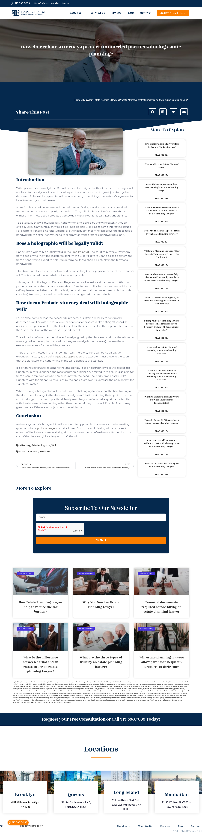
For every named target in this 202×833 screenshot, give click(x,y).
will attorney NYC (168, 691)
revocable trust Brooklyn (24, 691)
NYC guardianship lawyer (99, 684)
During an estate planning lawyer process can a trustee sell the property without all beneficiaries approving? (161, 325)
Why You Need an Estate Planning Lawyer (162, 166)
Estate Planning (29, 451)
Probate (45, 451)
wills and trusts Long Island (137, 693)
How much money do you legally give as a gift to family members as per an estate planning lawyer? (161, 277)
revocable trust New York (69, 691)
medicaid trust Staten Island (47, 684)
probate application (69, 356)
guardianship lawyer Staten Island (40, 702)
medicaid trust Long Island (165, 682)
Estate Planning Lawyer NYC (173, 700)
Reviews (116, 13)
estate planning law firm (32, 14)
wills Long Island (102, 695)
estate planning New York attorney (69, 698)
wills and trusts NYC (167, 693)
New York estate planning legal (65, 684)
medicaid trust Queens (32, 684)
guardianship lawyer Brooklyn (118, 700)
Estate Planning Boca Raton (46, 695)
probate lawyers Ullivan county (88, 689)
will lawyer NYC (70, 693)
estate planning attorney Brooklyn (112, 698)
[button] (152, 111)
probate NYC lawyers (151, 689)
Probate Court (80, 251)
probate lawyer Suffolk (72, 689)
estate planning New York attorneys (91, 698)
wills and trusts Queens (180, 693)
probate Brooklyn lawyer (121, 686)
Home (77, 100)
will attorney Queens (180, 691)
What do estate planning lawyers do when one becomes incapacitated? (161, 400)
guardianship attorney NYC (61, 700)
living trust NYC (112, 682)
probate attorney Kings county (137, 684)
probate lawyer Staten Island (56, 689)
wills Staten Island (121, 695)
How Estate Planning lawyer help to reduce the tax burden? (162, 145)
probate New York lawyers (153, 695)
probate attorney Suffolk (66, 686)
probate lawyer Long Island (154, 686)
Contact (146, 13)
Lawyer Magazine (73, 695)
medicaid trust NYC (18, 684)
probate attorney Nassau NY (154, 684)
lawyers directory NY (55, 691)
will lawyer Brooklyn (32, 693)
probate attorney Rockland (51, 686)
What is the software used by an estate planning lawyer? (162, 465)
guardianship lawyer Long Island (136, 700)
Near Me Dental (55, 702)
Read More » (161, 155)
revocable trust (109, 691)
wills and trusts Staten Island (21, 695)
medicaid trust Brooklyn (150, 682)
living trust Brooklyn (75, 682)
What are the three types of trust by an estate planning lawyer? (162, 232)
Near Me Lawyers (65, 702)
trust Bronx (117, 691)
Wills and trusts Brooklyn (122, 693)
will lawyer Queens (81, 693)
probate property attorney (166, 689)
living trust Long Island (88, 682)
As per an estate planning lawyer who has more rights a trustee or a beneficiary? (161, 300)
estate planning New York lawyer (132, 698)
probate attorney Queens (35, 686)
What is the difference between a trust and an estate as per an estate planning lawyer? (162, 210)
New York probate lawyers (83, 684)
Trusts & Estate (34, 12)
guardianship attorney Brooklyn (172, 698)
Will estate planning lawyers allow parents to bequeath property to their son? (162, 254)
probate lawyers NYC (40, 689)
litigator (45, 445)
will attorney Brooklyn (127, 691)
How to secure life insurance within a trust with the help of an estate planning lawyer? (162, 443)
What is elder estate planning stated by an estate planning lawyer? (162, 350)
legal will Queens (51, 682)
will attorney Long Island (141, 691)
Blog (131, 13)
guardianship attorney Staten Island (98, 700)
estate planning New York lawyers (153, 698)
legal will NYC (41, 682)
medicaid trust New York (180, 682)
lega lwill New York (31, 682)
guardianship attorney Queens (78, 700)
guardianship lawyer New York (156, 700)
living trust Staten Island (135, 682)
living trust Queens (122, 682)
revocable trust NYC (84, 691)
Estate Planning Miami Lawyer (88, 695)
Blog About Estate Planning (95, 100)
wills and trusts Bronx (108, 693)
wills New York (111, 695)
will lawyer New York (58, 693)
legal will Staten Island (62, 682)
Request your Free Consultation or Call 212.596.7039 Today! (101, 719)
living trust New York (101, 682)
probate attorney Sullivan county (84, 686)
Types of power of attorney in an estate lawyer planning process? (162, 421)
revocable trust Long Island (40, 691)
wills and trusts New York (153, 693)
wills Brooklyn (34, 695)
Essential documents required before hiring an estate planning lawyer (161, 187)
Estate (36, 445)
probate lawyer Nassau (170, 686)
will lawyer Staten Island (94, 693)
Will (53, 445)
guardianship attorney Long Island (23, 700)
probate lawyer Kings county (137, 686)
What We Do (98, 13)
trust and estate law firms (169, 695)
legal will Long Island (19, 682)
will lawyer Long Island (45, 693)
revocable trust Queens (97, 691)
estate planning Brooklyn (51, 698)
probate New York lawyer (123, 689)
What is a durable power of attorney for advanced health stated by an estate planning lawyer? (161, 375)
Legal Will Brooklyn (31, 826)
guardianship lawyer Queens (21, 702)
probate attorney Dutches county (117, 684)
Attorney (24, 445)
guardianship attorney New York (42, 700)
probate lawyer (46, 428)
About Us (75, 13)
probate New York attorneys (107, 689)
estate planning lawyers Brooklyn (34, 698)
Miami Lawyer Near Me (61, 695)
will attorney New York (156, 691)
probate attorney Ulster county (104, 686)
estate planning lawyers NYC (136, 695)
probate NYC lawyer (138, 689)
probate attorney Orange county (174, 684)
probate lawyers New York (26, 689)
